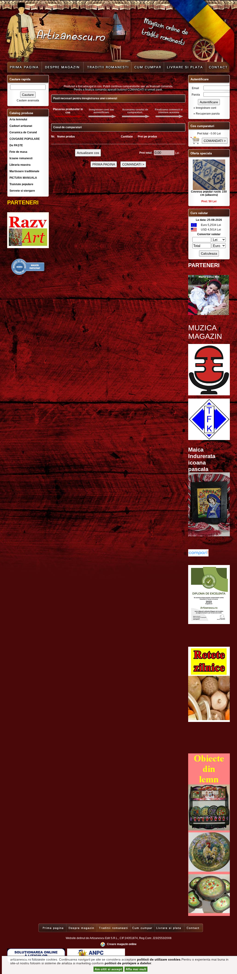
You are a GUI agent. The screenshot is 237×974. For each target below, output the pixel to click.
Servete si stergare (22, 190)
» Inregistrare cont (204, 107)
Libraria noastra (20, 164)
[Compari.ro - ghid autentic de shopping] (28, 274)
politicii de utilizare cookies (159, 959)
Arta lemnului (18, 119)
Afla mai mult (136, 969)
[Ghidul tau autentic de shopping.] (198, 555)
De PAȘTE (16, 145)
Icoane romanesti (20, 158)
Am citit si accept (108, 969)
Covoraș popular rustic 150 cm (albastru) (209, 193)
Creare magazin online (122, 944)
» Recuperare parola (206, 113)
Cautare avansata (28, 100)
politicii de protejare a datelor (128, 963)
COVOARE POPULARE (24, 138)
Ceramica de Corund (23, 132)
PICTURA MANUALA (23, 177)
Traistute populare (21, 184)
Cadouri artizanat (20, 126)
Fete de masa (18, 151)
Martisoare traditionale (24, 171)
